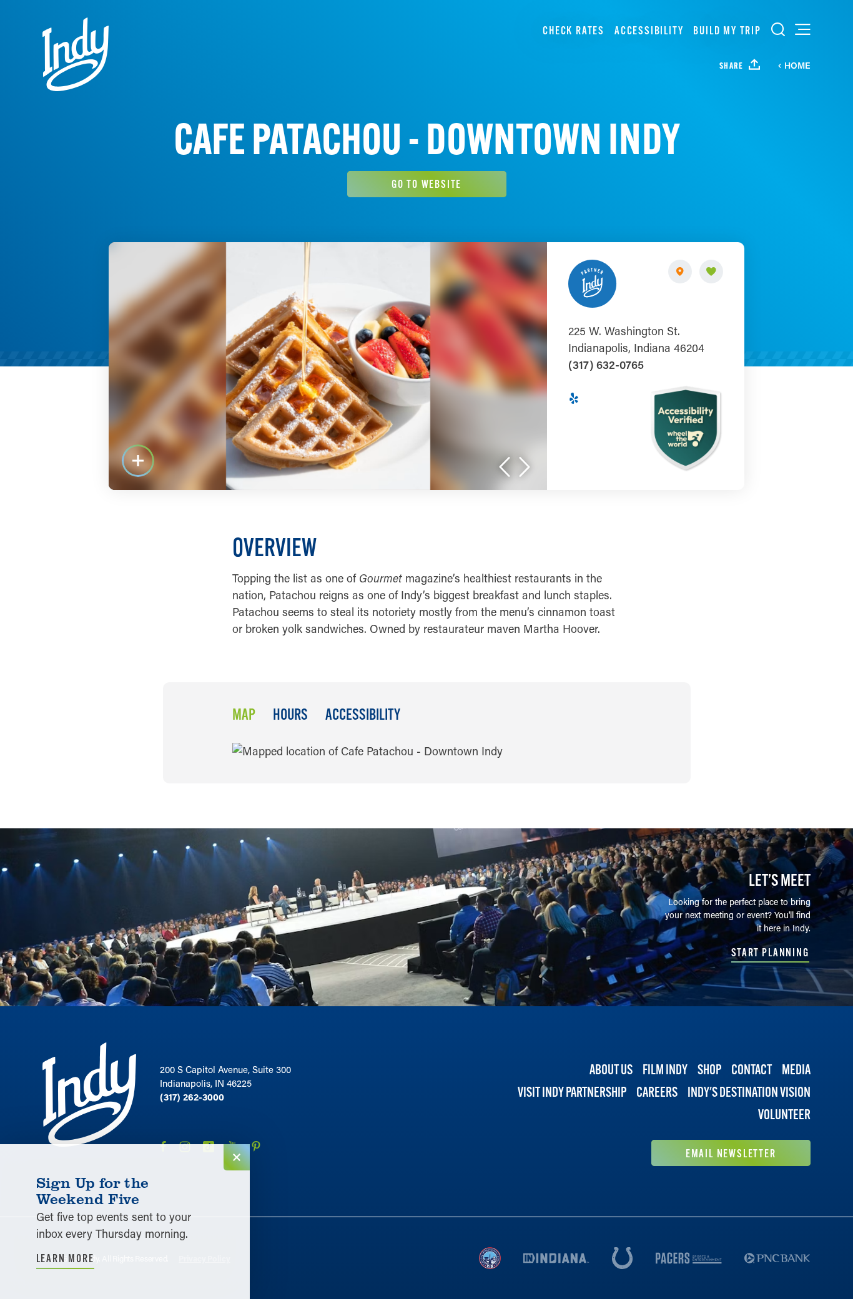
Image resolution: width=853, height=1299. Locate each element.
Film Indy (665, 1069)
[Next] (525, 467)
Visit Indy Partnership (572, 1092)
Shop (709, 1069)
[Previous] (505, 467)
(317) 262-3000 (192, 1097)
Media (796, 1069)
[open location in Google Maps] (367, 749)
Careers (657, 1092)
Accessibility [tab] (362, 714)
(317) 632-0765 (606, 364)
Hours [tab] (290, 714)
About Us (611, 1069)
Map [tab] (243, 714)
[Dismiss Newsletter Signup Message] (237, 1157)
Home (797, 65)
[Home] (75, 54)
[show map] (680, 271)
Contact (751, 1069)
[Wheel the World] (685, 428)
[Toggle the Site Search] (778, 29)
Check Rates (573, 30)
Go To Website (426, 184)
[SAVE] (711, 271)
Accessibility (648, 30)
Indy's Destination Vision (749, 1092)
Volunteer (784, 1114)
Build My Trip (727, 30)
